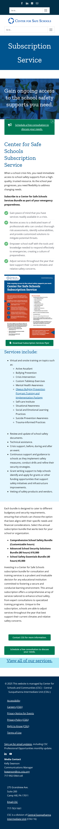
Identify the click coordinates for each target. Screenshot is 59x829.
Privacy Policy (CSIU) (18, 719)
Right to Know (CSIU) (18, 726)
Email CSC (12, 802)
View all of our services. (29, 660)
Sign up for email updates (18, 744)
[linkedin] (5, 754)
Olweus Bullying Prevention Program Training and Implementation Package (30, 393)
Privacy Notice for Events (20, 713)
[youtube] (10, 754)
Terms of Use (14, 732)
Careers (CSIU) (15, 707)
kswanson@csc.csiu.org (17, 771)
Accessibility (13, 700)
